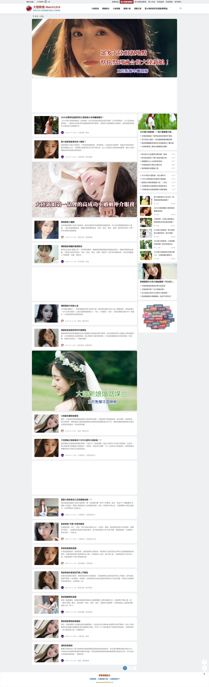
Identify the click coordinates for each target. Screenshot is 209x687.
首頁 (36, 16)
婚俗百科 (39, 223)
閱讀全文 (132, 132)
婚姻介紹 (127, 9)
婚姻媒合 (105, 9)
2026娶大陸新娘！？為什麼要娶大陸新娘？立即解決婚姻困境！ (167, 132)
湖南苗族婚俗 (67, 646)
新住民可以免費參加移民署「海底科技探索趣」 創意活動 (155, 154)
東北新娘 (162, 308)
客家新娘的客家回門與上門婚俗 (74, 573)
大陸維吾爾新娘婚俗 (69, 416)
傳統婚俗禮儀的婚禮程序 (71, 246)
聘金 (87, 133)
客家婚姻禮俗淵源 (68, 597)
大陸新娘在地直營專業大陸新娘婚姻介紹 (155, 189)
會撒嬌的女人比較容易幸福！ (153, 161)
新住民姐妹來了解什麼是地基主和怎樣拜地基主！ (155, 158)
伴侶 (150, 319)
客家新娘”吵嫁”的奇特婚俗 (72, 524)
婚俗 (87, 262)
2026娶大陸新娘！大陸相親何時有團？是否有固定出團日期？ (164, 244)
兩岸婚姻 (81, 563)
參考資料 (177, 2)
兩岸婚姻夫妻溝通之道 (150, 168)
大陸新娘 (95, 9)
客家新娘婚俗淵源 (68, 548)
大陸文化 (160, 316)
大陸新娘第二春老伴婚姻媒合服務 (154, 146)
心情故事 (149, 323)
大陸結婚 (161, 310)
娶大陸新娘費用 (140, 2)
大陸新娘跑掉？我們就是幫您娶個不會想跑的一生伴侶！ (163, 136)
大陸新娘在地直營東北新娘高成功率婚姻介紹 (155, 186)
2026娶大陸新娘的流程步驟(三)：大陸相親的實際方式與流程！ (164, 255)
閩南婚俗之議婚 (68, 222)
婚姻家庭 (159, 326)
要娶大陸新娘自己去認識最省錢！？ (76, 500)
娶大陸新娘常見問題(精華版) (156, 9)
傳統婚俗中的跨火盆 (69, 306)
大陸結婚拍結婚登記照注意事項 (153, 286)
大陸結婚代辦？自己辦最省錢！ (153, 289)
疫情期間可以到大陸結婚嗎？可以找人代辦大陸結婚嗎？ (164, 282)
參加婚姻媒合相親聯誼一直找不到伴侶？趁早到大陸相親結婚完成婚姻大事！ (170, 296)
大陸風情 (39, 525)
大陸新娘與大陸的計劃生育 (152, 165)
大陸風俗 (39, 598)
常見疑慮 (160, 2)
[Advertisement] (104, 95)
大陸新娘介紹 (91, 539)
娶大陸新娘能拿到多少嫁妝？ (73, 142)
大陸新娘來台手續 (151, 309)
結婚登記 (156, 307)
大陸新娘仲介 (91, 455)
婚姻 (165, 320)
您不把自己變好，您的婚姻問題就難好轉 (157, 139)
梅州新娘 (88, 588)
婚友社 (164, 324)
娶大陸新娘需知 (127, 2)
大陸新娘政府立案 (168, 318)
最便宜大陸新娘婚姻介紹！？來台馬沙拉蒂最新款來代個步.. (155, 182)
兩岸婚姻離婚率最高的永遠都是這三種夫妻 (158, 143)
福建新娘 (89, 237)
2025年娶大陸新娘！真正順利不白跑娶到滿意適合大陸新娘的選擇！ (155, 175)
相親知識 (115, 2)
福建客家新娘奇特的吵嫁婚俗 (73, 330)
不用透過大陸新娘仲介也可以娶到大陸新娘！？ (81, 440)
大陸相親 (116, 9)
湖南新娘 (85, 661)
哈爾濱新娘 (154, 325)
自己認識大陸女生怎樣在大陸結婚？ (155, 293)
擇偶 (147, 316)
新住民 (154, 315)
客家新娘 (80, 345)
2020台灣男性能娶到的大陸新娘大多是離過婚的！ (82, 117)
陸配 (156, 310)
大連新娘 (151, 313)
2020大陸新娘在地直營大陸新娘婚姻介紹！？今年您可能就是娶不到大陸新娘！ (155, 179)
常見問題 (169, 2)
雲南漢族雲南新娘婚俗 (70, 621)
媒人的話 (151, 2)
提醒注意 (137, 9)
